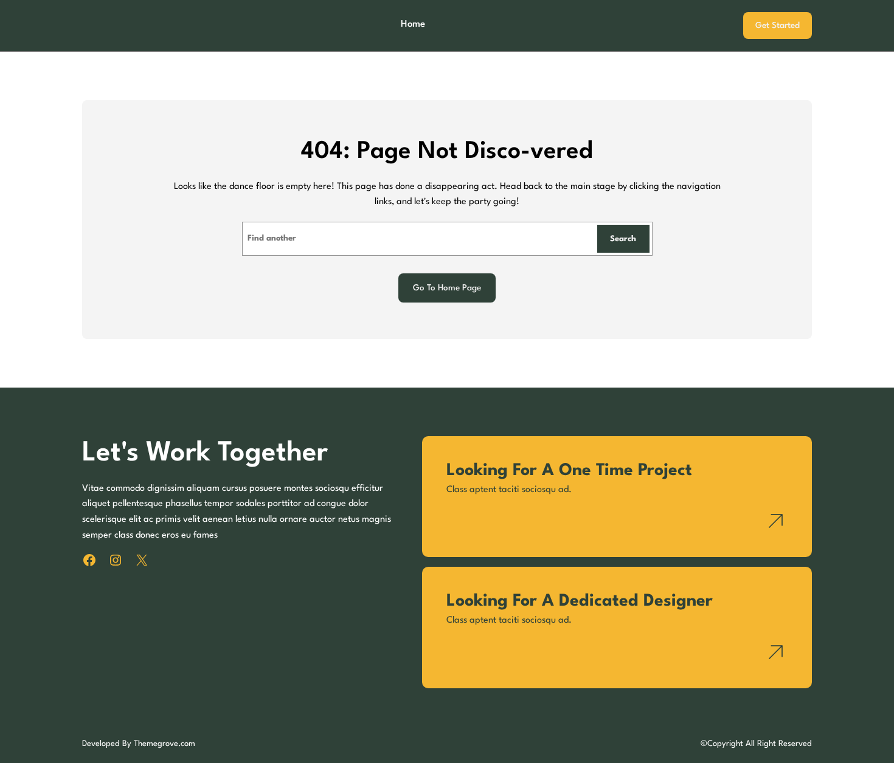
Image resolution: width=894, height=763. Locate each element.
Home (413, 24)
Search (623, 239)
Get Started (777, 25)
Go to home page (447, 288)
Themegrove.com (164, 744)
